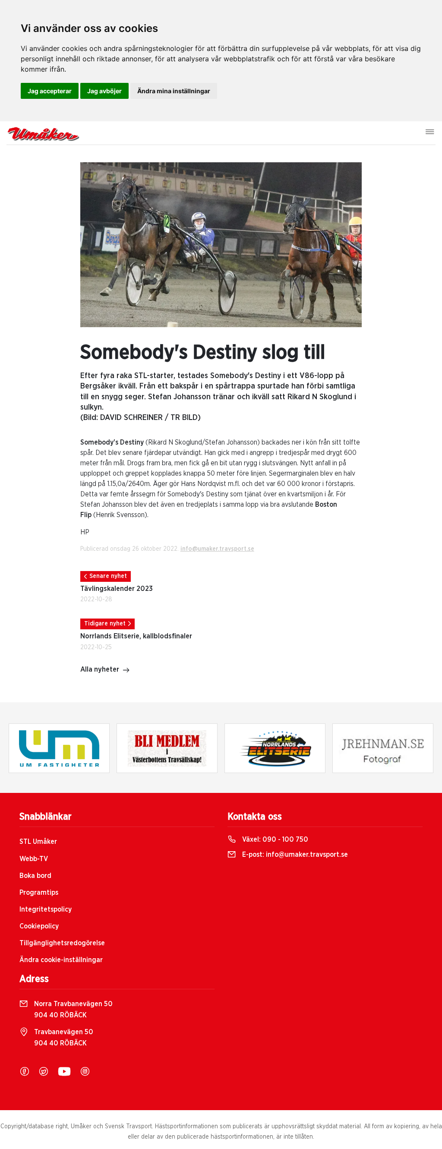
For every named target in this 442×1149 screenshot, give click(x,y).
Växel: (274, 839)
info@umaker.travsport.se (217, 549)
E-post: (294, 854)
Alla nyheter (99, 669)
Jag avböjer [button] (104, 91)
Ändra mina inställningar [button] (173, 91)
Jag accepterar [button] (50, 91)
